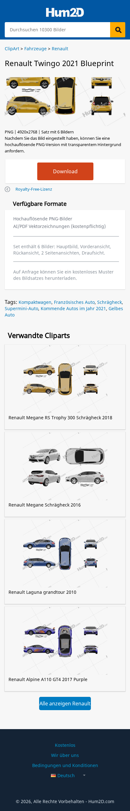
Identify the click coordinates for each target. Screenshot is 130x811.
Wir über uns (65, 755)
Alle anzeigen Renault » (65, 705)
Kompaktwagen (35, 302)
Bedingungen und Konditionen (65, 765)
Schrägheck (109, 302)
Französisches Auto (74, 302)
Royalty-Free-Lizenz (33, 189)
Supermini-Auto (21, 308)
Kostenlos (65, 745)
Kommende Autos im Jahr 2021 (73, 308)
